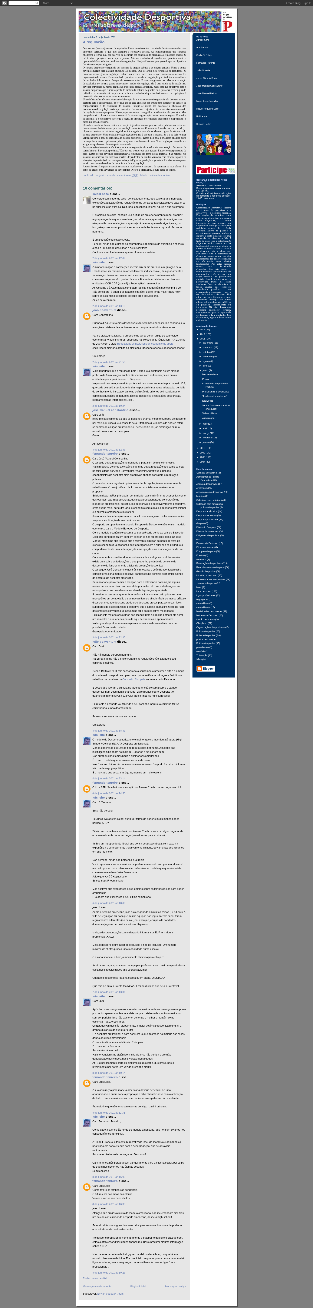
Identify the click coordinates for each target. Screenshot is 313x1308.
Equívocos (207, 400)
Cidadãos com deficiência (209, 500)
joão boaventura (104, 310)
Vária (199, 659)
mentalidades (203, 607)
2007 (203, 462)
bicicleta (200, 496)
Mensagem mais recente (97, 1286)
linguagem (201, 599)
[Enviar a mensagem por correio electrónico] (139, 175)
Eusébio (200, 555)
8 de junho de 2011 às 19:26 (108, 1272)
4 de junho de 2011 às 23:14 (108, 778)
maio (205, 423)
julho (205, 365)
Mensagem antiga (175, 1286)
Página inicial (138, 1286)
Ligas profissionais (205, 595)
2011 (203, 338)
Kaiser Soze (100, 193)
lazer (198, 587)
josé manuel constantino (110, 410)
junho (206, 370)
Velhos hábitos (209, 413)
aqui (226, 188)
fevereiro (207, 437)
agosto (206, 361)
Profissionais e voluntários (215, 391)
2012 (203, 334)
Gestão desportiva (205, 571)
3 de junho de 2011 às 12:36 (108, 449)
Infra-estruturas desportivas (210, 579)
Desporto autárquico (206, 511)
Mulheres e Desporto (207, 615)
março (206, 433)
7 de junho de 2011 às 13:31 (108, 992)
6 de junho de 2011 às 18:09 (108, 903)
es (197, 539)
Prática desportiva (205, 643)
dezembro (208, 342)
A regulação (94, 42)
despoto (200, 523)
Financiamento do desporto (210, 567)
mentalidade (202, 603)
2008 (203, 457)
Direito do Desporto (206, 527)
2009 (203, 452)
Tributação (201, 655)
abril (205, 428)
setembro (208, 356)
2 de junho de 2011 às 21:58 (108, 362)
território (200, 651)
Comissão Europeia (133, 679)
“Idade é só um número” (214, 396)
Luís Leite (98, 262)
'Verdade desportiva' (206, 472)
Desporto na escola (206, 515)
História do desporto (206, 575)
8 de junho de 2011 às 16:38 (108, 1204)
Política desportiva (159, 175)
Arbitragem (202, 488)
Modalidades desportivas (209, 611)
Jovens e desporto (206, 583)
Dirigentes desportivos (208, 535)
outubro (207, 352)
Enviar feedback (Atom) (110, 1293)
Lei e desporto (203, 591)
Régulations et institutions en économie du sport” (145, 343)
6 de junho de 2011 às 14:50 (108, 793)
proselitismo (202, 647)
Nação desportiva (205, 619)
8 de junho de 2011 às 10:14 (108, 1072)
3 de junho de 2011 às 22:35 (108, 637)
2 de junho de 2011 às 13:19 (108, 306)
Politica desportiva (205, 631)
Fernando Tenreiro (105, 453)
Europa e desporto (205, 551)
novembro (208, 347)
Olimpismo (201, 623)
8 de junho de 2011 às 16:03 (108, 1176)
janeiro (206, 442)
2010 (203, 448)
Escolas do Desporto (207, 543)
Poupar (206, 379)
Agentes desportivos (207, 484)
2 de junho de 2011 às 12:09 (108, 258)
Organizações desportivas (210, 627)
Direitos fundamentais (207, 531)
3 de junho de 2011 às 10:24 (108, 405)
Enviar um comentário (95, 1278)
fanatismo (201, 559)
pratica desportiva (205, 639)
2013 (203, 329)
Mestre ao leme (210, 374)
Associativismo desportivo (209, 492)
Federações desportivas (209, 563)
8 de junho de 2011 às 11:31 (108, 1112)
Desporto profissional (207, 519)
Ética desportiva (204, 547)
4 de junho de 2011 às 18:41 (108, 730)
